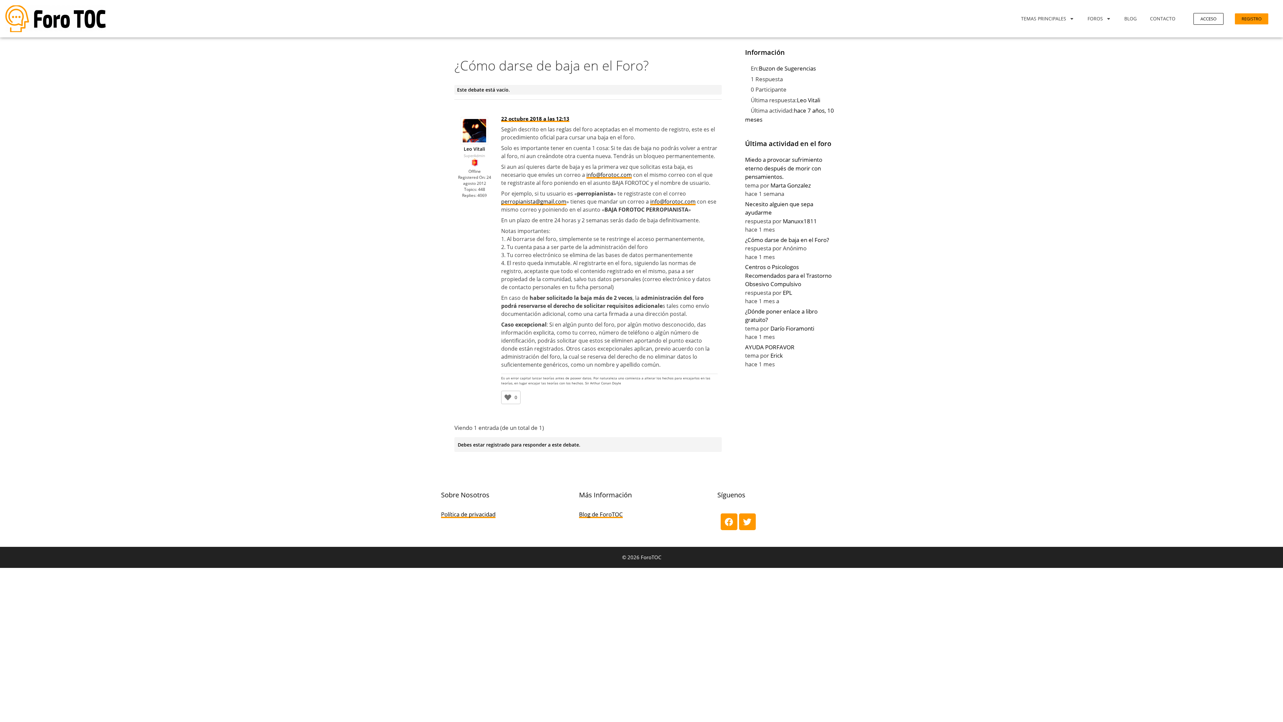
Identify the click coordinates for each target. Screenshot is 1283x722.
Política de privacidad (468, 514)
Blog (1130, 18)
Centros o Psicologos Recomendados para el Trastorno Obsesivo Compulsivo (788, 275)
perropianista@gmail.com (533, 201)
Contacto (1162, 18)
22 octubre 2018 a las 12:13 (535, 118)
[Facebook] (729, 521)
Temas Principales (1043, 18)
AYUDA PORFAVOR (770, 347)
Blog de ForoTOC (601, 514)
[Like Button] (508, 397)
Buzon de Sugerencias (787, 68)
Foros (1095, 18)
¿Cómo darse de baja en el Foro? (787, 240)
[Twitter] (747, 521)
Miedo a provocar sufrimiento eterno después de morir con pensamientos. (783, 168)
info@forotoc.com (609, 174)
